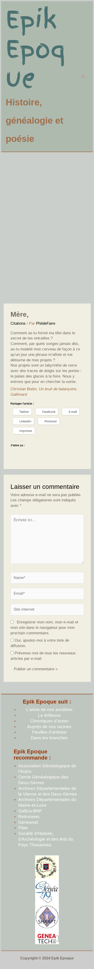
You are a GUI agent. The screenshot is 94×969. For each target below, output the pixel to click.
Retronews (28, 816)
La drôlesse (49, 715)
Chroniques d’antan (49, 721)
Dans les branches (49, 737)
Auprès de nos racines (49, 726)
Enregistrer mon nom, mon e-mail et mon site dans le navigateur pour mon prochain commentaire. (44, 627)
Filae (23, 827)
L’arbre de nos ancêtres (49, 709)
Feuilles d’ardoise (49, 732)
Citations (18, 323)
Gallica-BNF (30, 810)
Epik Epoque (35, 49)
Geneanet (28, 822)
